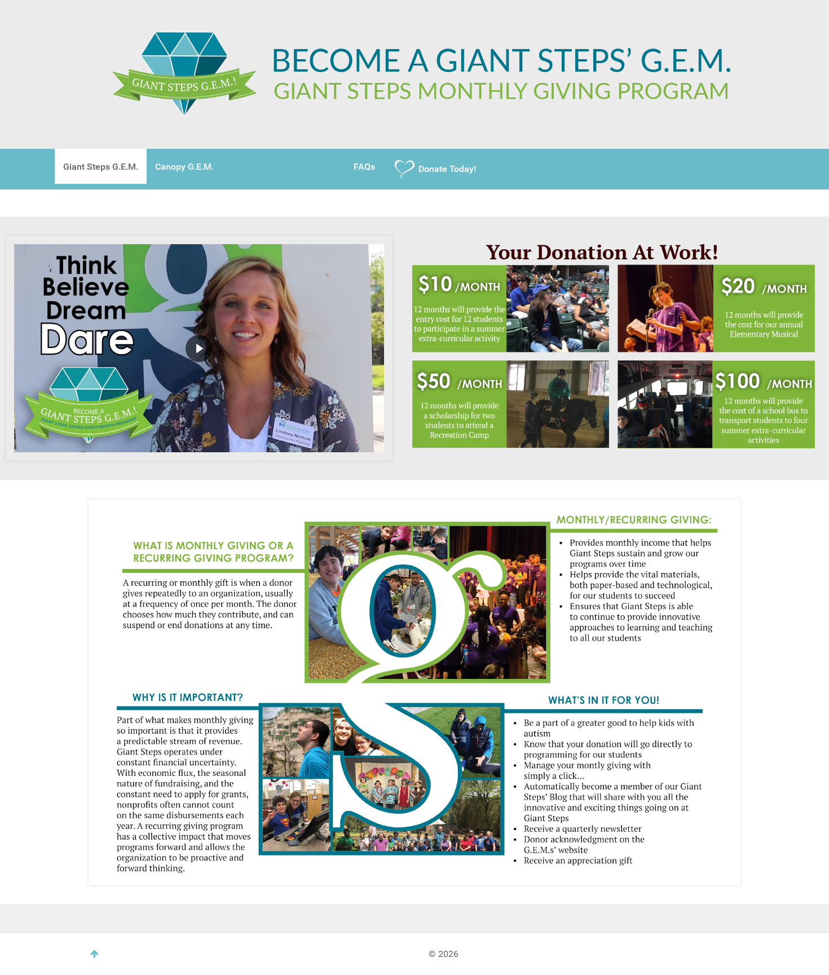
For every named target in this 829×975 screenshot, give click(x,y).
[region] (199, 348)
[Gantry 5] (414, 73)
